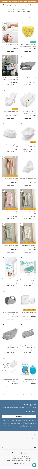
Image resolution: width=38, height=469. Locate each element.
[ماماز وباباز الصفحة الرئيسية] (30, 5)
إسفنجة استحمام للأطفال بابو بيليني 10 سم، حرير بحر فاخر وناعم (28, 45)
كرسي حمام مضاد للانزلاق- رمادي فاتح (28, 179)
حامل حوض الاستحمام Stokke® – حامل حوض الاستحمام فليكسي (10, 78)
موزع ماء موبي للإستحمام (12, 44)
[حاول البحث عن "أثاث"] (15, 5)
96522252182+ (22, 426)
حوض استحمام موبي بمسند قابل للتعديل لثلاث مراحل (11, 346)
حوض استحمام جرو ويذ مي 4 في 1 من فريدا (28, 279)
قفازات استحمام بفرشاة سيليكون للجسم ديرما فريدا (29, 380)
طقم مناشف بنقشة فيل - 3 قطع (29, 313)
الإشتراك (19, 416)
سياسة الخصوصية (29, 423)
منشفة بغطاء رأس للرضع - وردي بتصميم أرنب (11, 179)
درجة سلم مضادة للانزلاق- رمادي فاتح (10, 145)
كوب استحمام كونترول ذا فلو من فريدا (10, 279)
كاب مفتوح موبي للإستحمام (29, 78)
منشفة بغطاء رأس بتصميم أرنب (11, 212)
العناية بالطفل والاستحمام (19, 9)
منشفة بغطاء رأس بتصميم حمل (29, 246)
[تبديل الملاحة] (35, 5)
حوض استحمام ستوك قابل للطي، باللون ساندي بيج (29, 112)
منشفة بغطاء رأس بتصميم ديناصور (11, 246)
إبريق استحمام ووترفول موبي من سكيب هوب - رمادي (10, 313)
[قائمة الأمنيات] (21, 23)
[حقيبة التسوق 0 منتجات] (3, 5)
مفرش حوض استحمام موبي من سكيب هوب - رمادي (28, 346)
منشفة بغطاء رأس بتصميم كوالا (29, 212)
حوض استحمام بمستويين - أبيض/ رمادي (29, 145)
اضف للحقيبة (27, 51)
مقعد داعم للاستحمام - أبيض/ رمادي (10, 112)
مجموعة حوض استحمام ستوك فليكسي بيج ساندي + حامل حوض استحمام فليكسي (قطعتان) (10, 380)
